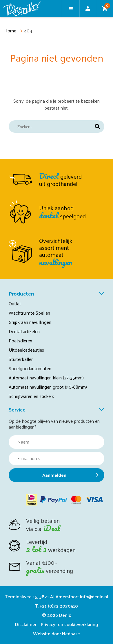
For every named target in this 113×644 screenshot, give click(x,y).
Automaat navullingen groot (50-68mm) (48, 387)
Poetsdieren (20, 340)
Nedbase (71, 633)
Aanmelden (54, 475)
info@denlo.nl (94, 596)
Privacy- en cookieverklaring (69, 624)
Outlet (15, 303)
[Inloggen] (87, 8)
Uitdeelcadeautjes (26, 350)
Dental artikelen (24, 331)
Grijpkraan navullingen (30, 322)
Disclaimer (26, 624)
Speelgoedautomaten (30, 368)
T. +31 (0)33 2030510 (56, 605)
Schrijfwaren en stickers (31, 396)
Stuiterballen (21, 359)
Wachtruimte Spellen (29, 313)
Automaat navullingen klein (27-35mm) (46, 377)
